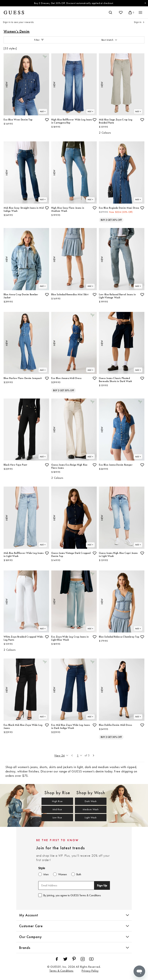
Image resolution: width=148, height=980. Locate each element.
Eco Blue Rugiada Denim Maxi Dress (119, 207)
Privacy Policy (90, 970)
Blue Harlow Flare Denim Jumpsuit (23, 378)
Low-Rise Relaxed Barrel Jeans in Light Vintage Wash (117, 296)
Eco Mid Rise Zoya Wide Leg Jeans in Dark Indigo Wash (70, 726)
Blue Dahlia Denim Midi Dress (115, 725)
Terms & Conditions (61, 970)
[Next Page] (93, 755)
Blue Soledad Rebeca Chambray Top (119, 636)
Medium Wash (91, 809)
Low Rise (57, 817)
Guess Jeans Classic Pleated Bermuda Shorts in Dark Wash (115, 380)
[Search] (110, 12)
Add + (43, 111)
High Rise (57, 801)
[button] (47, 120)
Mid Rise (57, 809)
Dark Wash (91, 801)
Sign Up (102, 885)
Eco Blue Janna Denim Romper (116, 464)
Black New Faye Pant (15, 464)
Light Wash (91, 817)
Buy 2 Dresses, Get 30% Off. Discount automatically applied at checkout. (74, 3)
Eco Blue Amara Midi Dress (66, 378)
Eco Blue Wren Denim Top (18, 119)
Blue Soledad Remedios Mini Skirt (69, 294)
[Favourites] (121, 12)
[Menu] (140, 12)
